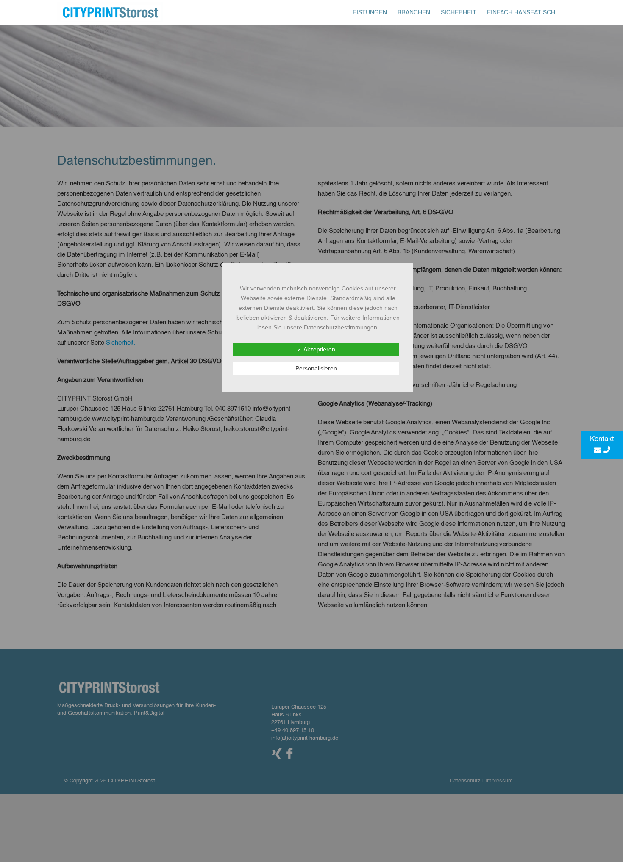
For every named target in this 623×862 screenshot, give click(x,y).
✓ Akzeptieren (316, 349)
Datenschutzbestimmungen (340, 327)
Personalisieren (316, 368)
